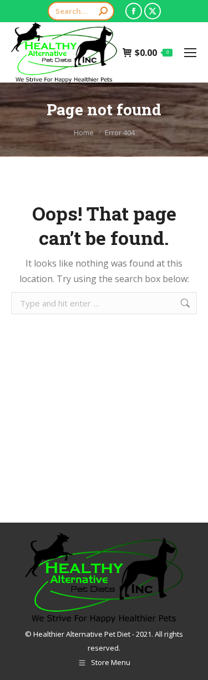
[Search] (103, 11)
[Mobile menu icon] (190, 52)
